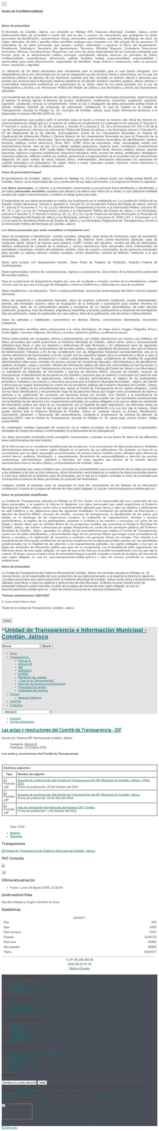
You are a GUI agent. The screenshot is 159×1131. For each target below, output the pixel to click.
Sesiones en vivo (21, 1036)
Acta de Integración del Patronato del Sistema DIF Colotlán (56, 807)
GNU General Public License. (80, 1124)
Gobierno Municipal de (16, 1093)
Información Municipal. (106, 1093)
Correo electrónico (22, 721)
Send (42, 1082)
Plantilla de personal (23, 1057)
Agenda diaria (19, 1033)
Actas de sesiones (22, 1060)
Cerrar (7, 620)
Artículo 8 (30, 744)
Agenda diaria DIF (22, 1008)
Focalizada (17, 987)
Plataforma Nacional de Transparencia (35, 1054)
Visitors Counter (79, 968)
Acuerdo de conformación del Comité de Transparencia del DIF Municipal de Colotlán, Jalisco (79, 794)
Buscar (46, 646)
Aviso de (7, 1099)
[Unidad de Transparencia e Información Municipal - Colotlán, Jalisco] (79, 636)
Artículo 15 (17, 1029)
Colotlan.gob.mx (29, 1089)
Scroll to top (9, 1127)
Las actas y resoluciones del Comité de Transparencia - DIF (61, 730)
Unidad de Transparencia (26, 990)
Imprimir (15, 718)
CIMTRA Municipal (22, 1039)
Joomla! (7, 1124)
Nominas (16, 1067)
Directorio (16, 1064)
